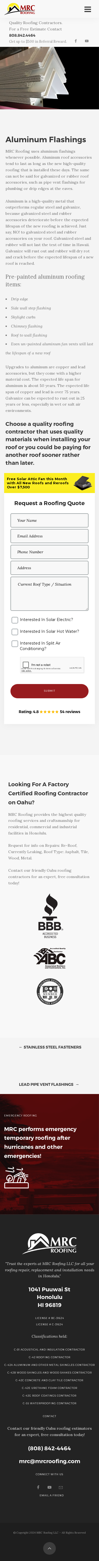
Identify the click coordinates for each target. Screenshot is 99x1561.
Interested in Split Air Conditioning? (40, 646)
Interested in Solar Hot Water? (49, 631)
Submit (49, 691)
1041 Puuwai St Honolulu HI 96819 (49, 1297)
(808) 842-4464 (49, 1448)
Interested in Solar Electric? (46, 619)
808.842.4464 (22, 35)
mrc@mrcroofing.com (49, 1461)
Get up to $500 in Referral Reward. (38, 41)
